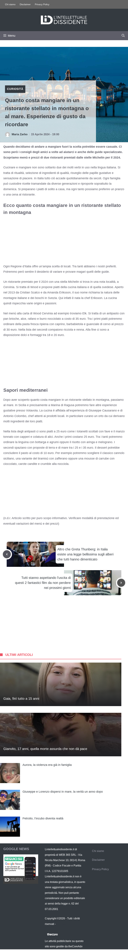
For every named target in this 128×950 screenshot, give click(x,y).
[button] (123, 35)
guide (105, 271)
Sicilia (22, 405)
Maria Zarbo (20, 134)
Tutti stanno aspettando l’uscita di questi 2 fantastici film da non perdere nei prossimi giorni (43, 583)
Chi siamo (10, 4)
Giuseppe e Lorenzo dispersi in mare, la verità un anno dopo (62, 791)
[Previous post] (7, 554)
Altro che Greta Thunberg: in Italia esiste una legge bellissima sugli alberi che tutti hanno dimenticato (85, 554)
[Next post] (121, 583)
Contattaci (62, 924)
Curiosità (15, 89)
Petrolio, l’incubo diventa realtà (42, 818)
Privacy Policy (42, 4)
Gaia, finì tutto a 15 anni (21, 698)
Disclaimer (25, 4)
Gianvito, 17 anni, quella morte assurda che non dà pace (45, 749)
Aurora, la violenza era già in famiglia (47, 765)
